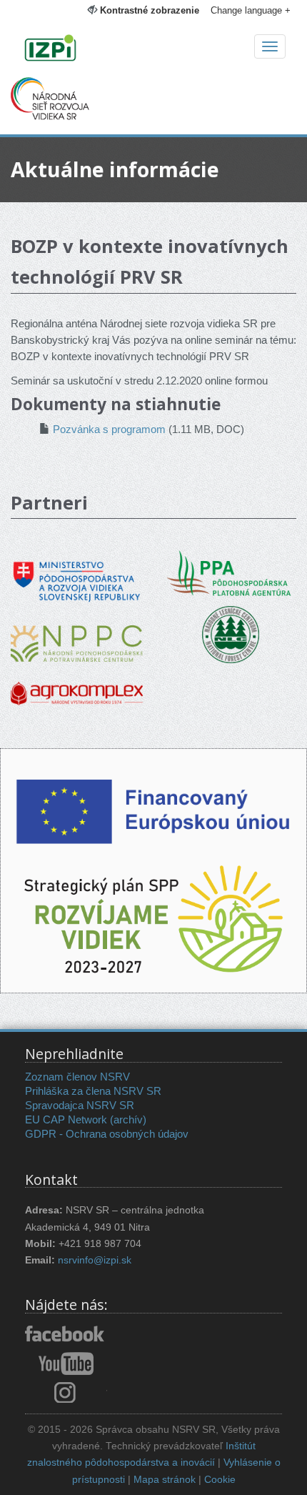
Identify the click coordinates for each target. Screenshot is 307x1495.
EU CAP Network (66, 1119)
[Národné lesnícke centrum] (230, 633)
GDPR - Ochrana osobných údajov (106, 1134)
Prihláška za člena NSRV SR (93, 1091)
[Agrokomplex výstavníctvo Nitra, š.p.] (77, 683)
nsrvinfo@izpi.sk (94, 1260)
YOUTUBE (66, 1363)
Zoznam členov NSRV (77, 1077)
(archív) (128, 1119)
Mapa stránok (165, 1479)
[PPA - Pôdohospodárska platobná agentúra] (230, 572)
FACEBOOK (66, 1335)
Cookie (220, 1479)
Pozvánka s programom (109, 429)
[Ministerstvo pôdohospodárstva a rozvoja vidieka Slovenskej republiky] (77, 571)
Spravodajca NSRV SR (79, 1105)
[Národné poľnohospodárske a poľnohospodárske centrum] (77, 633)
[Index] (153, 49)
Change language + (251, 10)
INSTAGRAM (66, 1392)
